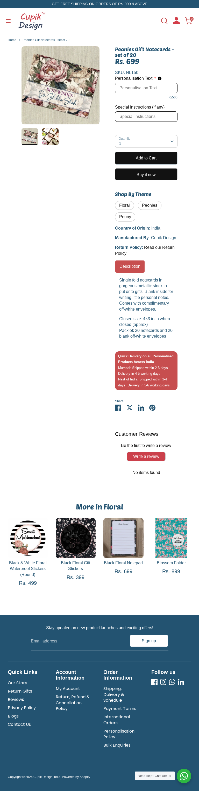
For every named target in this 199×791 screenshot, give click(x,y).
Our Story (17, 683)
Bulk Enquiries (117, 745)
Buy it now (146, 174)
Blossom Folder (171, 563)
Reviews (16, 699)
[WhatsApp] (172, 682)
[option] (61, 87)
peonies (149, 205)
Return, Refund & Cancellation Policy (73, 703)
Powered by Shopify (76, 777)
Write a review (146, 456)
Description (129, 266)
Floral (124, 205)
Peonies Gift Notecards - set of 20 (46, 40)
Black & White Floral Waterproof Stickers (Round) (28, 569)
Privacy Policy (22, 708)
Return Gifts (20, 691)
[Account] (176, 22)
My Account (68, 689)
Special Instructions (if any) (140, 107)
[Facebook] (154, 682)
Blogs (13, 716)
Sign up (149, 641)
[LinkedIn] (181, 682)
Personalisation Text (135, 78)
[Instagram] (163, 682)
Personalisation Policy (118, 734)
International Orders (116, 720)
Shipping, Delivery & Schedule (113, 694)
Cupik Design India (46, 777)
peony (125, 216)
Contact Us (19, 724)
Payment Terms (119, 709)
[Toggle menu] (8, 20)
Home (12, 40)
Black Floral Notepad (123, 563)
